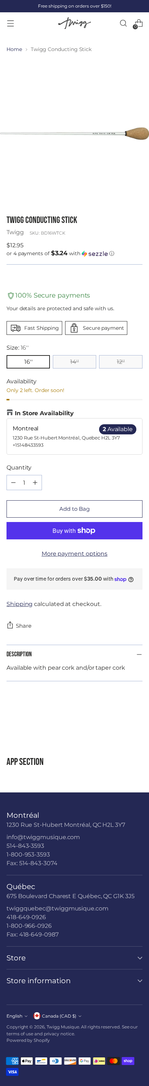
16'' (28, 361)
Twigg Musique (63, 1027)
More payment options (74, 553)
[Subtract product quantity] (13, 482)
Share (23, 625)
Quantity (19, 467)
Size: (18, 347)
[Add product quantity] (35, 482)
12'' (121, 361)
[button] (74, 253)
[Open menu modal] (10, 23)
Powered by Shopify (28, 1040)
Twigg (15, 232)
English (14, 1016)
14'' (74, 361)
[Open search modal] (123, 23)
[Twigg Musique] (74, 23)
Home (14, 49)
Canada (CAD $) (59, 1016)
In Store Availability (44, 413)
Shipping (20, 604)
